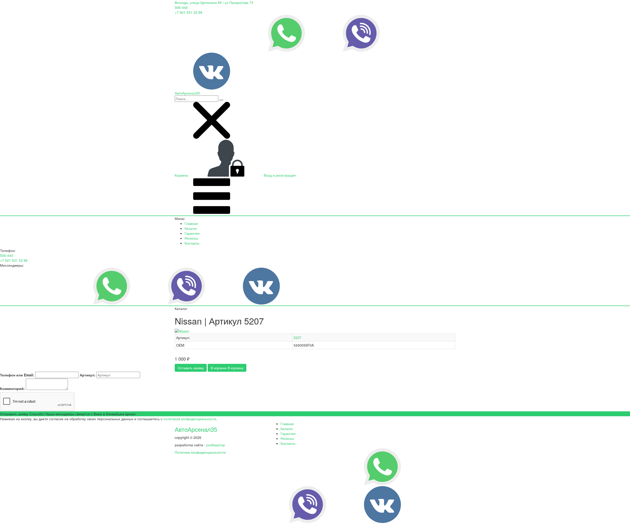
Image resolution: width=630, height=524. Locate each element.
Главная (191, 223)
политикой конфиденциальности (189, 418)
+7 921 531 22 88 (188, 12)
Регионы (191, 238)
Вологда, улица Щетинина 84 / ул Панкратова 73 (214, 2)
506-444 (181, 7)
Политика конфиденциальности (200, 452)
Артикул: (87, 374)
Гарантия (192, 233)
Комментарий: (12, 388)
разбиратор (215, 444)
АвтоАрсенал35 (196, 429)
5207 (297, 337)
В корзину (227, 367)
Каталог (191, 228)
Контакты (192, 243)
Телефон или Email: (17, 374)
